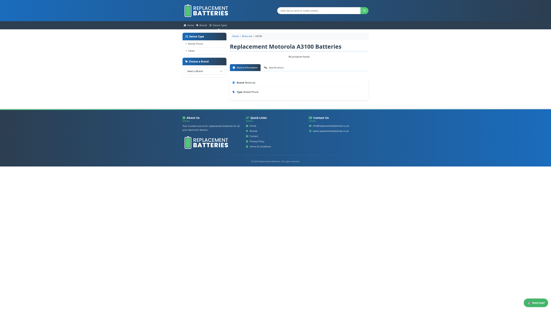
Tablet (191, 50)
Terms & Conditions (260, 146)
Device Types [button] (220, 25)
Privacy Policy (257, 141)
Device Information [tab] (247, 67)
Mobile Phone (195, 43)
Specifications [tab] (276, 67)
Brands (203, 25)
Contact (254, 136)
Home (190, 25)
